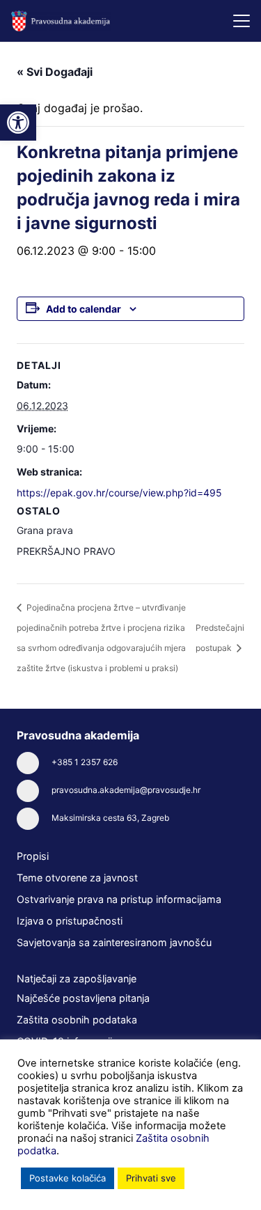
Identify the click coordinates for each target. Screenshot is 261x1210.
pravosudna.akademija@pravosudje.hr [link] (126, 790)
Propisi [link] (33, 856)
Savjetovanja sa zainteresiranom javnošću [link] (114, 942)
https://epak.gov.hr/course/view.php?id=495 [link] (119, 492)
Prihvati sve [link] (151, 1178)
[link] (18, 122)
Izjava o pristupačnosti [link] (69, 921)
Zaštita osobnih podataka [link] (77, 1020)
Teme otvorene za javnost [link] (77, 877)
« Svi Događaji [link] (55, 72)
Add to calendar (83, 309)
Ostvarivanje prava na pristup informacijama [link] (119, 899)
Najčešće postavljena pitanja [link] (83, 998)
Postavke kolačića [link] (67, 1178)
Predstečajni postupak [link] (220, 637)
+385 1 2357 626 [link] (85, 762)
